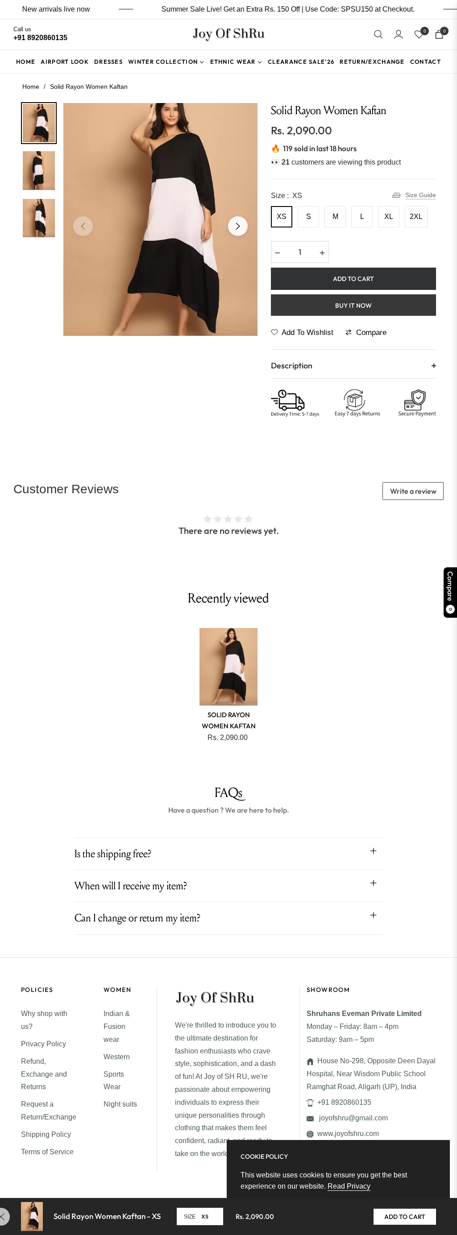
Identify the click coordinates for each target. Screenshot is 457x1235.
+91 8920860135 (344, 1102)
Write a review (413, 491)
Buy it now (353, 306)
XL (388, 216)
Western (117, 1057)
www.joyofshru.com (348, 1133)
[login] (398, 34)
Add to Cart (404, 1217)
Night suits (120, 1104)
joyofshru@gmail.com (352, 1118)
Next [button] (238, 226)
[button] (378, 34)
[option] (160, 219)
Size (189, 1217)
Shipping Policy (46, 1134)
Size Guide (420, 194)
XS (282, 216)
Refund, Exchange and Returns (44, 1074)
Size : (286, 195)
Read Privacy (349, 1186)
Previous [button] (83, 226)
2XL (416, 216)
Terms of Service (47, 1152)
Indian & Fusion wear (117, 1026)
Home (30, 86)
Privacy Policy (43, 1044)
